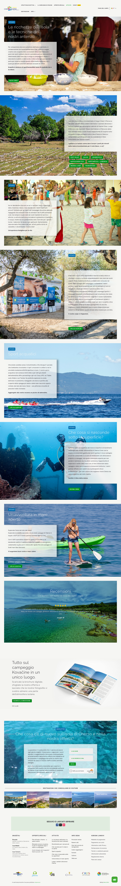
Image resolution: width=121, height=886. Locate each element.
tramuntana (90, 166)
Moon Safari (106, 882)
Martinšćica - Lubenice (97, 161)
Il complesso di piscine (45, 5)
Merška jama (76, 166)
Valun (85, 157)
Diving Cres (74, 489)
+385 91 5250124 (15, 566)
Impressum (37, 882)
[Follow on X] (60, 825)
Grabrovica (97, 157)
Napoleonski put (77, 161)
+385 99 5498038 (15, 407)
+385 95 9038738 (75, 328)
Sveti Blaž (75, 157)
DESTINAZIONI (25, 11)
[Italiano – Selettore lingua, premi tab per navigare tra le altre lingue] (113, 8)
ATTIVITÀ (68, 5)
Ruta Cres (14, 80)
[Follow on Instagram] (63, 825)
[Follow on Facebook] (57, 825)
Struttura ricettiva (27, 5)
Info (32, 11)
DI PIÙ (10, 803)
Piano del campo (103, 8)
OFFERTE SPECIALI (59, 5)
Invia (72, 764)
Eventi (76, 5)
